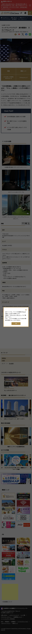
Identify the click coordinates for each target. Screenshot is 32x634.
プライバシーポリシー (15, 315)
